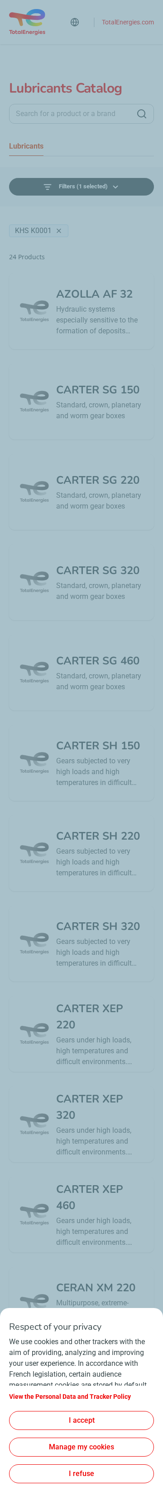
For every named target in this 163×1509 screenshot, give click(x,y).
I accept (82, 1420)
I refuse (81, 1473)
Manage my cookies (81, 1447)
